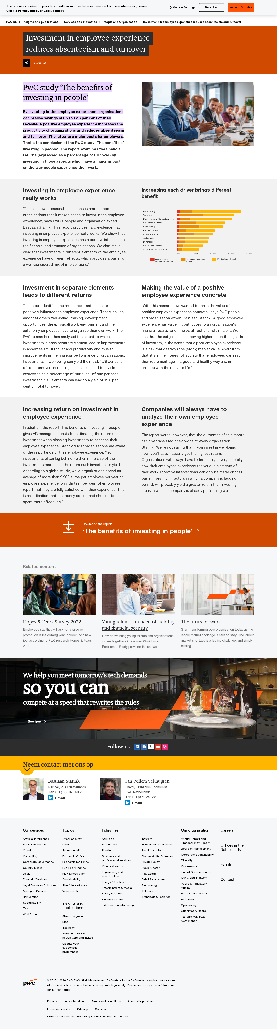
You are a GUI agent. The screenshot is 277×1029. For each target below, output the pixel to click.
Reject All (211, 7)
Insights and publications (40, 22)
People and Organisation (120, 22)
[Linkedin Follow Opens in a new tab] (137, 747)
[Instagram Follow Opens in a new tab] (165, 747)
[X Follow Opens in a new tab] (151, 747)
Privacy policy (28, 10)
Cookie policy (54, 10)
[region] (138, 7)
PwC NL (11, 22)
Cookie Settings (184, 7)
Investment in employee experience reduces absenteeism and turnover (192, 22)
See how (35, 721)
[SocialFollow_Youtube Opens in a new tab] (158, 747)
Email (60, 798)
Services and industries (80, 22)
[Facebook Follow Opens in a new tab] (144, 747)
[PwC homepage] (30, 984)
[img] (26, 63)
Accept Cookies (241, 7)
